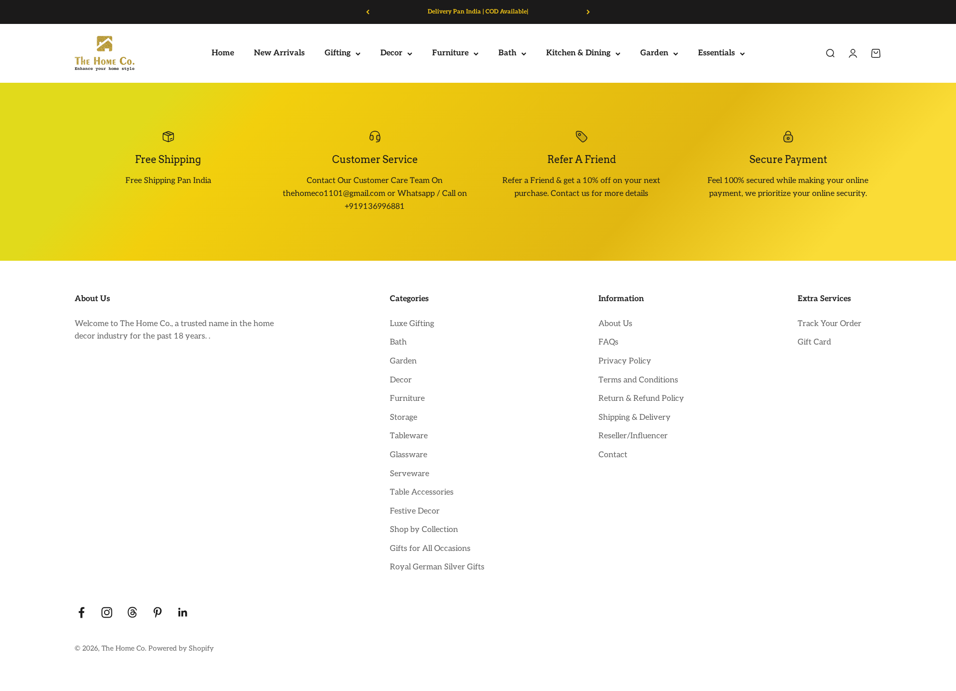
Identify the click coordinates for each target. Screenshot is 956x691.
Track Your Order (829, 324)
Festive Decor (415, 511)
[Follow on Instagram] (107, 612)
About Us (615, 324)
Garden (654, 53)
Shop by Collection (424, 529)
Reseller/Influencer (633, 436)
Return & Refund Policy (641, 398)
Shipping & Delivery (634, 417)
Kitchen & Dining (578, 53)
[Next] (588, 12)
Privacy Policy (624, 361)
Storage (403, 417)
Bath (507, 53)
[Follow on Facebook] (81, 612)
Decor (391, 53)
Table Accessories (422, 492)
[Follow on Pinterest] (157, 612)
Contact (612, 455)
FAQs (608, 342)
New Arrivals (279, 53)
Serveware (409, 474)
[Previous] (367, 12)
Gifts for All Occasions (430, 548)
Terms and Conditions (638, 380)
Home (223, 53)
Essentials (716, 53)
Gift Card (814, 342)
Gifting (338, 53)
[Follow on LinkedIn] (183, 612)
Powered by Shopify (181, 648)
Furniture (450, 53)
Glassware (408, 455)
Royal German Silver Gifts (437, 567)
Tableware (409, 436)
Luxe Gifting (412, 324)
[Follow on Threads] (132, 612)
